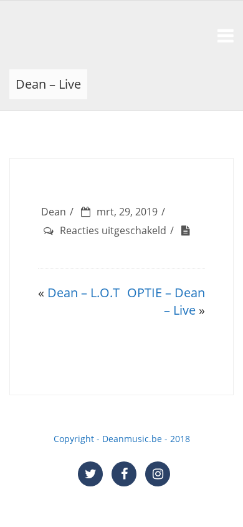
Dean (53, 212)
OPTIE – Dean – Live (166, 301)
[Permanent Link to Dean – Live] (188, 230)
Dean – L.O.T (83, 292)
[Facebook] (124, 473)
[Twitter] (90, 473)
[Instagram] (157, 473)
